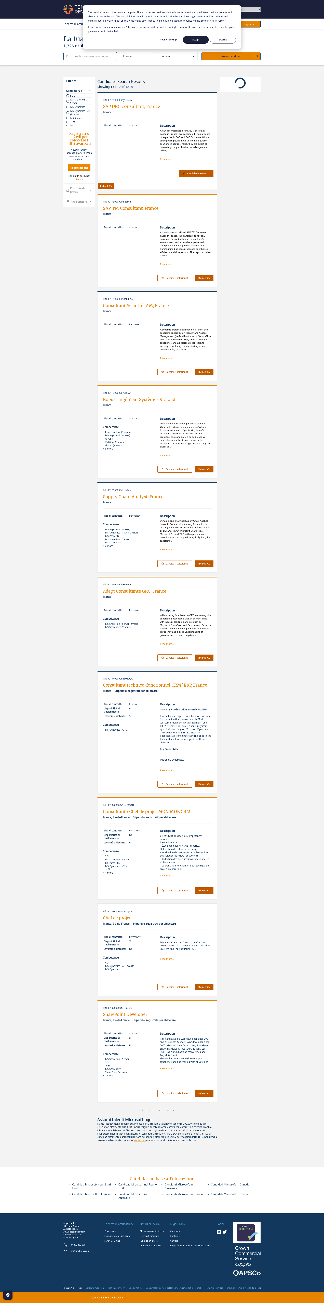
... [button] (162, 1110)
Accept (195, 40)
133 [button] (167, 1110)
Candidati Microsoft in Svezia (229, 1194)
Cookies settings (168, 40)
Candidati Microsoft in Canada (230, 1184)
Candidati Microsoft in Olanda (184, 1194)
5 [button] (155, 1110)
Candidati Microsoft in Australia (132, 1196)
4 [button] (152, 1110)
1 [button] (142, 1110)
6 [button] (159, 1110)
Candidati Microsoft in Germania (179, 1186)
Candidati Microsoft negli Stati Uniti (91, 1186)
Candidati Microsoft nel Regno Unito (137, 1186)
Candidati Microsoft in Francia (91, 1194)
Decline (223, 40)
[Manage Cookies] (7, 1295)
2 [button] (145, 1110)
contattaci (140, 1140)
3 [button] (149, 1110)
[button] (139, 1110)
